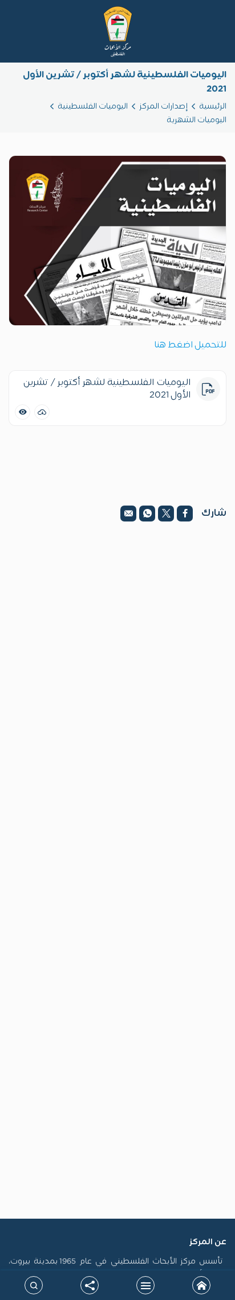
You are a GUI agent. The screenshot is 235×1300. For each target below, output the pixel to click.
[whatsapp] (147, 513)
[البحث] (34, 1285)
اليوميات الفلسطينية (93, 106)
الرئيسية (212, 106)
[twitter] (166, 513)
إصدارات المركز (163, 106)
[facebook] (185, 513)
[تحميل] (42, 412)
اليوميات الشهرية (196, 120)
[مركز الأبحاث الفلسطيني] (118, 31)
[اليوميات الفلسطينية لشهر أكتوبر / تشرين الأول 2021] (117, 240)
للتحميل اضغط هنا (190, 345)
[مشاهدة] (22, 412)
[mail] (128, 513)
